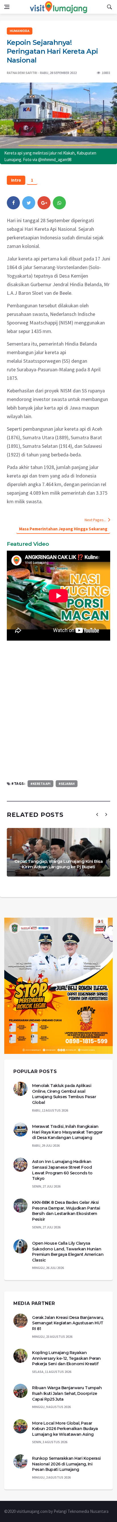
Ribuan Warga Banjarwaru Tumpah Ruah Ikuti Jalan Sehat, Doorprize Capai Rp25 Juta (67, 1393)
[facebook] (13, 202)
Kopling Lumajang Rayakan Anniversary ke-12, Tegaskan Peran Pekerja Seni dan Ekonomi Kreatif (66, 1358)
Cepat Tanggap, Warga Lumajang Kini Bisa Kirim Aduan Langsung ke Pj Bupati (58, 864)
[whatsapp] (59, 202)
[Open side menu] (6, 7)
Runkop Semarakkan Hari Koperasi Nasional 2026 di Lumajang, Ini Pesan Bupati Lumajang (66, 1464)
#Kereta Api (40, 783)
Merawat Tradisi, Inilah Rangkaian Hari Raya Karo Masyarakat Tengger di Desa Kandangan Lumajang (67, 1132)
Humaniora (20, 31)
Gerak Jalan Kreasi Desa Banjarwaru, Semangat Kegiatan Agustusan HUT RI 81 (68, 1323)
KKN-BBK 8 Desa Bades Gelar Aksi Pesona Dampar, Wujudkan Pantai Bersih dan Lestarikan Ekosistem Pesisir (66, 1211)
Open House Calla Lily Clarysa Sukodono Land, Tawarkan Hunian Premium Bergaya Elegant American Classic (67, 1252)
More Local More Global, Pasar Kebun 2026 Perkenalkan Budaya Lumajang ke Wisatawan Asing (65, 1429)
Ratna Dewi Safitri (22, 73)
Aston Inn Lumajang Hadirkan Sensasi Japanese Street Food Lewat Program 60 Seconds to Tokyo (62, 1170)
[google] (44, 202)
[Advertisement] (58, 710)
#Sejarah (66, 783)
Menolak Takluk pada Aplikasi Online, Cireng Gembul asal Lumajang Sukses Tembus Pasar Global (64, 1094)
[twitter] (28, 202)
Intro (16, 180)
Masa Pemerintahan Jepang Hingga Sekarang (63, 529)
